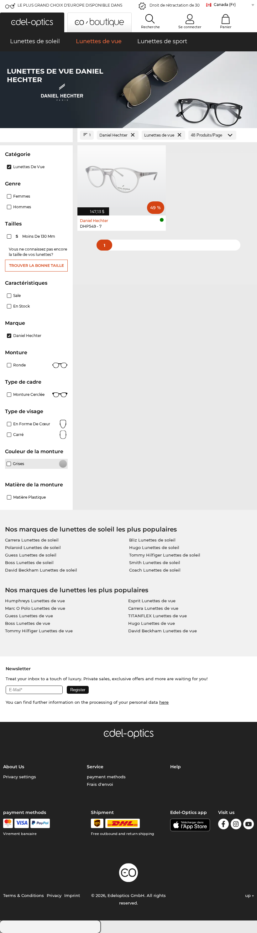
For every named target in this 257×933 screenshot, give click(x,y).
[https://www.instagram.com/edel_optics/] (236, 825)
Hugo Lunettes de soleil (154, 547)
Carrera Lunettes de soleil (32, 539)
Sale (17, 295)
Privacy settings (19, 776)
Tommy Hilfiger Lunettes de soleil (164, 554)
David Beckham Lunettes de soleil (41, 570)
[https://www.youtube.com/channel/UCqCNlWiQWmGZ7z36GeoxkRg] (248, 825)
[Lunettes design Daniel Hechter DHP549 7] (121, 177)
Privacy (54, 895)
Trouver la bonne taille (36, 265)
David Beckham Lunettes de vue (162, 630)
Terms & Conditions (23, 895)
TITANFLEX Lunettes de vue (157, 615)
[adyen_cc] (8, 823)
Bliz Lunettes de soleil (152, 539)
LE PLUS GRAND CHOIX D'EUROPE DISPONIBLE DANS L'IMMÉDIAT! (70, 7)
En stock (21, 306)
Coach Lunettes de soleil (155, 570)
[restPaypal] (40, 823)
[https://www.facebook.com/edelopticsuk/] (223, 825)
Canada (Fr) (225, 4)
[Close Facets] (36, 135)
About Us (13, 767)
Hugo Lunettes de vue (151, 623)
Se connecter (190, 27)
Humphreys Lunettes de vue (35, 600)
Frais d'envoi (100, 784)
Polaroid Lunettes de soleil (33, 547)
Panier (226, 27)
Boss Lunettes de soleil (29, 562)
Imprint (72, 895)
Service (95, 767)
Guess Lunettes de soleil (30, 554)
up (248, 895)
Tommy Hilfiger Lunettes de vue (39, 630)
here (164, 702)
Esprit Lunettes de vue (152, 600)
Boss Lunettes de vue (27, 623)
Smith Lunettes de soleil (154, 562)
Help (175, 767)
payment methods (106, 776)
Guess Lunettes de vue (29, 615)
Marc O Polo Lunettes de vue (35, 608)
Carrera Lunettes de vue (153, 608)
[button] (32, 22)
